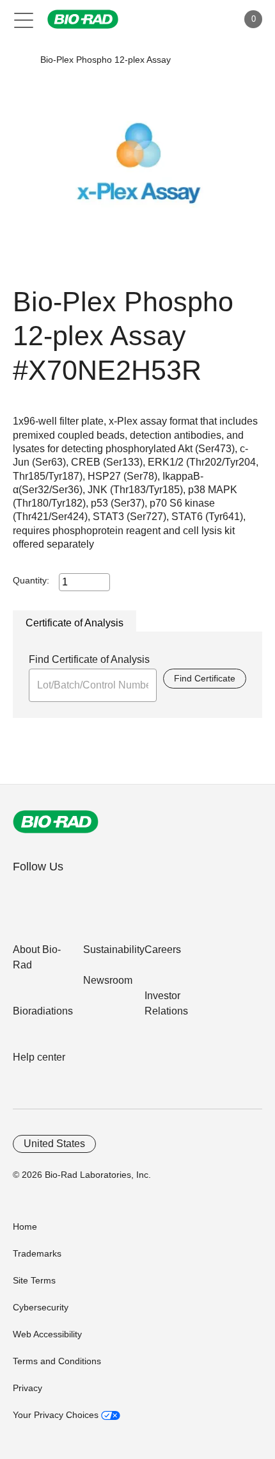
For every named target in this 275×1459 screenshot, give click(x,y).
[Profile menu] (210, 19)
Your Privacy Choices (57, 1415)
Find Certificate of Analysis (89, 659)
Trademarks (37, 1253)
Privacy (27, 1388)
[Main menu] (24, 19)
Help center (39, 1057)
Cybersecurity (40, 1307)
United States (54, 1143)
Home (25, 1226)
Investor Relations (166, 1003)
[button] (21, 60)
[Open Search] (183, 19)
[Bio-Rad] (55, 821)
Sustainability (114, 949)
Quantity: (31, 580)
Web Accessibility (47, 1334)
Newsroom (107, 980)
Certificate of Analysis (74, 622)
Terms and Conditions (57, 1361)
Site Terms (34, 1280)
